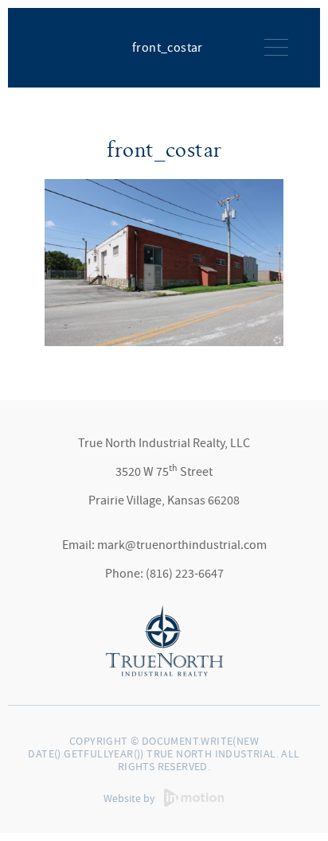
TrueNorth (66, 46)
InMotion (194, 797)
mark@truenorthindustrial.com (182, 545)
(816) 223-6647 (185, 574)
